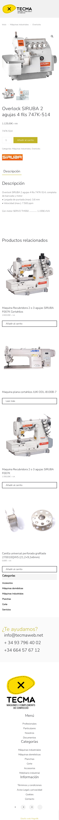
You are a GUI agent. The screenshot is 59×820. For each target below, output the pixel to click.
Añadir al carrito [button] (14, 323)
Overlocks (36, 148)
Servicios (6, 609)
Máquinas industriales (21, 148)
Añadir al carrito (25, 140)
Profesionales (29, 723)
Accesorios (7, 583)
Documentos (29, 737)
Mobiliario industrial (29, 772)
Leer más (10, 401)
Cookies (29, 794)
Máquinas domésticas (12, 588)
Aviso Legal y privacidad (29, 789)
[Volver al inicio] (17, 9)
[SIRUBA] (12, 157)
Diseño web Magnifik (29, 818)
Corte (4, 604)
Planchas (6, 598)
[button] (52, 36)
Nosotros (29, 733)
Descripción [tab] (11, 171)
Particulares (29, 728)
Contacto (29, 799)
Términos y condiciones (30, 785)
